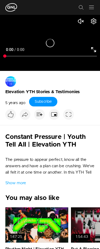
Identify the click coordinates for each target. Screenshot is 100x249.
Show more (15, 183)
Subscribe (43, 102)
